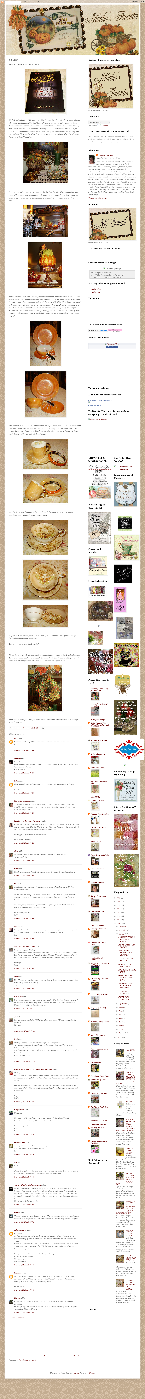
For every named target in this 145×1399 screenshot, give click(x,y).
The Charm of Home (98, 1079)
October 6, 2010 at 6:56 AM (24, 1204)
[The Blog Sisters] (125, 506)
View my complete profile (97, 198)
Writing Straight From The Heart (99, 1142)
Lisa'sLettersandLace (22, 801)
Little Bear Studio (97, 911)
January (122, 1033)
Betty (16, 781)
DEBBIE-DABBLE (98, 827)
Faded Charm (96, 841)
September (123, 1003)
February (122, 1029)
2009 (119, 1037)
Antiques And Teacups (99, 740)
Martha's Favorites (106, 155)
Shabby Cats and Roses (99, 1049)
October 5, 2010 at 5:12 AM (24, 843)
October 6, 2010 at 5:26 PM (24, 1265)
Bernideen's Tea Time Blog (99, 782)
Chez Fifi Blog (96, 797)
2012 (119, 916)
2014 (119, 908)
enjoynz (76, 1373)
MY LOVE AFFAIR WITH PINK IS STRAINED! (125, 985)
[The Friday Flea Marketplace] (125, 469)
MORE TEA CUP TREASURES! (124, 965)
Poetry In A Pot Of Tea (99, 1008)
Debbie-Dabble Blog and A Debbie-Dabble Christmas (34, 1069)
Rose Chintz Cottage (98, 1035)
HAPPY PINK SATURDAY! (124, 998)
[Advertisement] (45, 1337)
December (123, 926)
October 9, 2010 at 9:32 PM (24, 1312)
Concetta (17, 758)
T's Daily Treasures (98, 1127)
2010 (119, 923)
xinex (16, 851)
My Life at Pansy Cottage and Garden (100, 964)
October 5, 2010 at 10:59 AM (24, 1031)
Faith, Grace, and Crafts (100, 855)
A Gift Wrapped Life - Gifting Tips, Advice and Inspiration (100, 725)
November (123, 930)
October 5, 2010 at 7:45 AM (24, 968)
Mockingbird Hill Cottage (97, 959)
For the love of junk (98, 869)
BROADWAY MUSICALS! (123, 992)
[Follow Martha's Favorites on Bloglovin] (98, 331)
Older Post (77, 1356)
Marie (16, 976)
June (121, 1014)
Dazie (16, 738)
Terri (16, 1039)
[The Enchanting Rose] (99, 498)
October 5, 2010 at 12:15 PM (24, 1061)
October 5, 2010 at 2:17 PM (24, 1101)
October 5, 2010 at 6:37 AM (24, 875)
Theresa (17, 1298)
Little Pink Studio (97, 925)
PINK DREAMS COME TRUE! (127, 971)
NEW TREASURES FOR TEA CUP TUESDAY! (125, 952)
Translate (105, 125)
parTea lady (18, 996)
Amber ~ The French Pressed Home (27, 1185)
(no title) (129, 1101)
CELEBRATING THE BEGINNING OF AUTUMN (130, 1284)
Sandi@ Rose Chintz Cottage (24, 946)
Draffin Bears (19, 1109)
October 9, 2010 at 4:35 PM (24, 1290)
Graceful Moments (98, 882)
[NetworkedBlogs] (112, 344)
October (122, 934)
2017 (119, 898)
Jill (15, 1016)
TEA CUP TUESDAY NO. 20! (129, 1150)
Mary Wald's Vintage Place (98, 943)
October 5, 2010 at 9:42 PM (24, 1177)
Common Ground (97, 800)
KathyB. (17, 1212)
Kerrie (16, 868)
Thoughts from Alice (98, 1124)
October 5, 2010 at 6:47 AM (24, 938)
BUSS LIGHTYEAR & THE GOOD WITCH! (126, 939)
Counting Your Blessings (100, 814)
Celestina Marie (20, 1230)
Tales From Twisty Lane (100, 1076)
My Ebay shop (96, 289)
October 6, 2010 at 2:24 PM (24, 1222)
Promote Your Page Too (94, 405)
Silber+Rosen (96, 1062)
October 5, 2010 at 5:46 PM (24, 1154)
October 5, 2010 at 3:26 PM (24, 1134)
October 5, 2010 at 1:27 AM (24, 750)
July (120, 1011)
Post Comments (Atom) (27, 1360)
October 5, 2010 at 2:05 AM (24, 773)
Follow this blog (112, 347)
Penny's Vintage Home (99, 994)
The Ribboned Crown (99, 1120)
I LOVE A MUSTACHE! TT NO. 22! (131, 1257)
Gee (15, 1162)
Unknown (18, 1273)
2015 (119, 905)
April (121, 1022)
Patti (16, 883)
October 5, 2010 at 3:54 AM (24, 813)
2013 (119, 912)
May (120, 1018)
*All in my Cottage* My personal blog (99, 689)
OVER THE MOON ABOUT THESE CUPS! (125, 977)
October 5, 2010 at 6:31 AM (24, 860)
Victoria (17, 926)
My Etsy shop (95, 292)
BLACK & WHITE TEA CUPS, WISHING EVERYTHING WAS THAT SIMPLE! (125, 1125)
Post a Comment (18, 1317)
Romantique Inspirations (100, 1021)
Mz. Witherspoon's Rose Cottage (100, 979)
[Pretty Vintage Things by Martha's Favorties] (89, 402)
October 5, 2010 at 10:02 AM (24, 1008)
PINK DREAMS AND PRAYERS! (126, 959)
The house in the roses (99, 1093)
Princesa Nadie (19, 1142)
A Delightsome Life (98, 719)
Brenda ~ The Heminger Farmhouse (27, 821)
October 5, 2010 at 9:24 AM (24, 988)
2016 (119, 901)
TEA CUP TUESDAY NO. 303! (129, 1233)
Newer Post (14, 1356)
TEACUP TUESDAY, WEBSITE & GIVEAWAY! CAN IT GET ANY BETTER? (125, 1078)
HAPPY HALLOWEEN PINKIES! (126, 946)
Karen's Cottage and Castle (98, 897)
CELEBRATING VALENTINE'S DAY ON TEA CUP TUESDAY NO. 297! (125, 1207)
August (121, 1007)
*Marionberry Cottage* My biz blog (99, 705)
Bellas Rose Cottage (98, 767)
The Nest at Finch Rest (99, 1107)
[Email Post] (43, 728)
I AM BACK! (130, 1050)
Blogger (91, 1373)
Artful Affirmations (98, 754)
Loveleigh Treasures (98, 928)
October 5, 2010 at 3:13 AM (24, 793)
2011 (119, 919)
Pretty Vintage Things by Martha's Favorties (100, 400)
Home (45, 1356)
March (121, 1025)
